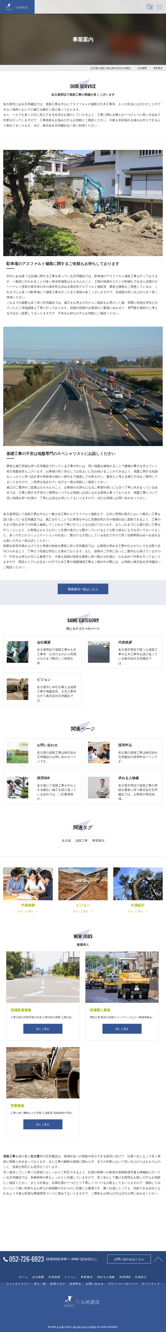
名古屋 (66, 840)
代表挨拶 (54, 1277)
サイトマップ (151, 1283)
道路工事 (81, 840)
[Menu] (159, 6)
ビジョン (71, 1277)
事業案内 (98, 840)
